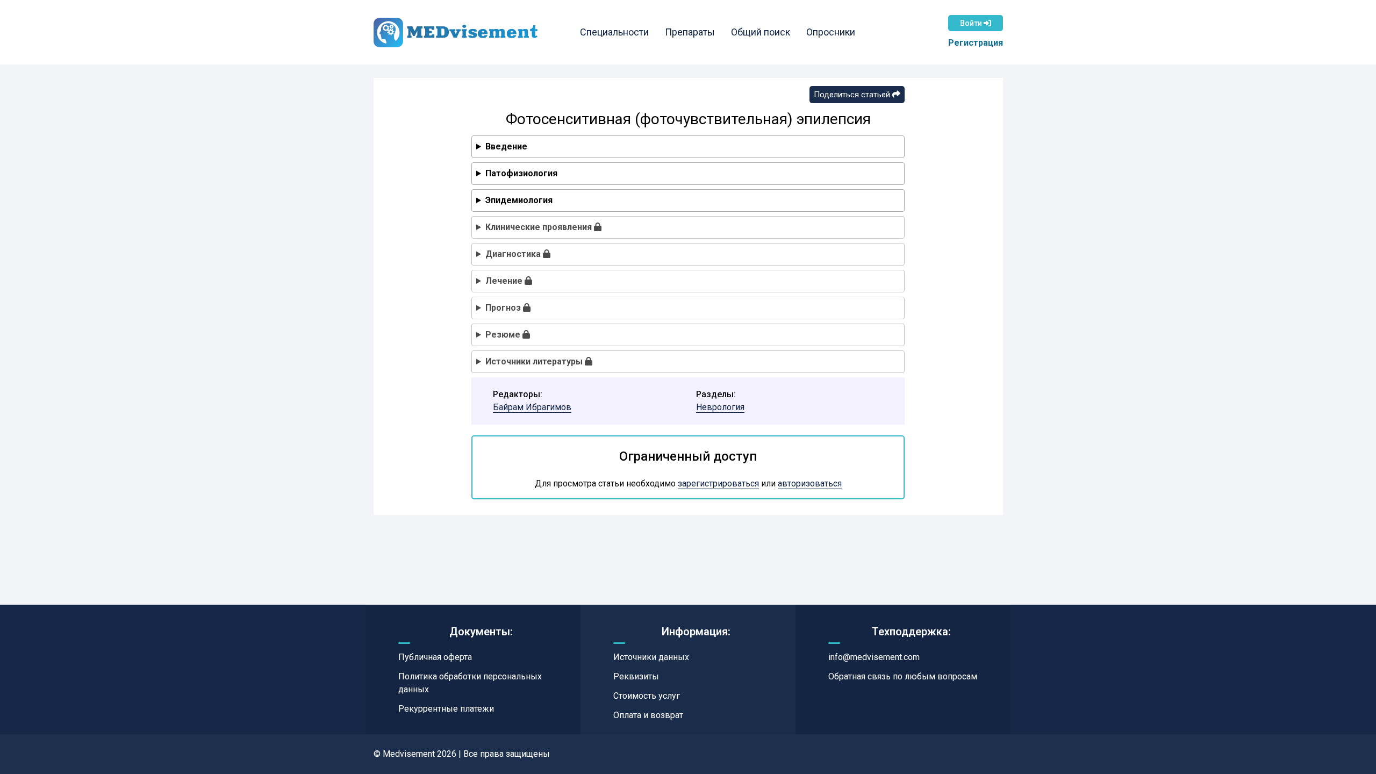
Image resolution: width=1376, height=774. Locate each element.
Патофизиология (521, 173)
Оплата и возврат (648, 715)
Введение (506, 146)
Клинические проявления (539, 227)
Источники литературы (535, 361)
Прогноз (504, 308)
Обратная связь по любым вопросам (902, 676)
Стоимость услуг (646, 696)
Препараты (690, 32)
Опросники (830, 32)
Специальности (614, 32)
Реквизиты (636, 676)
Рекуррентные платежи (446, 709)
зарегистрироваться (718, 483)
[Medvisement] (456, 32)
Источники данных (651, 657)
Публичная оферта (435, 657)
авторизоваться (810, 483)
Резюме (503, 334)
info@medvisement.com (874, 657)
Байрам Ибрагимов (532, 407)
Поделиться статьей (853, 94)
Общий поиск (760, 32)
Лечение (505, 281)
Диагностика (514, 254)
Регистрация (975, 43)
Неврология (720, 407)
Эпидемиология (519, 200)
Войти (972, 23)
